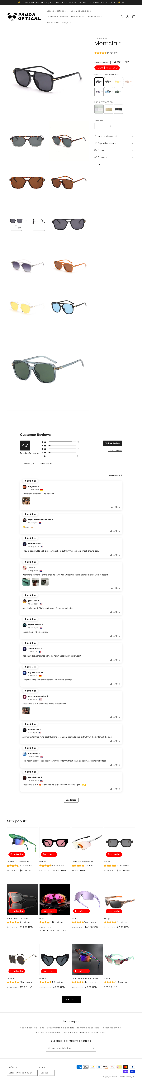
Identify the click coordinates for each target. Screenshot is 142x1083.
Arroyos (108, 918)
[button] (121, 17)
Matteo (42, 862)
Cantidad (98, 120)
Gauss (107, 862)
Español (45, 1073)
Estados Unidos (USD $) (20, 1073)
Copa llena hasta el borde (85, 978)
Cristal (107, 978)
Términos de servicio (88, 1027)
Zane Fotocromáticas (17, 918)
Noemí (42, 978)
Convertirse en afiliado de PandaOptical (84, 1032)
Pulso (42, 918)
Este (74, 918)
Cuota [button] (101, 164)
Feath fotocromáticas (82, 862)
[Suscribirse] (93, 1048)
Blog (42, 1027)
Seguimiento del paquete (60, 1027)
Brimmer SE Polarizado (18, 862)
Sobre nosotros (28, 1027)
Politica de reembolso (48, 1032)
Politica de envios (111, 1027)
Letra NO (11, 978)
